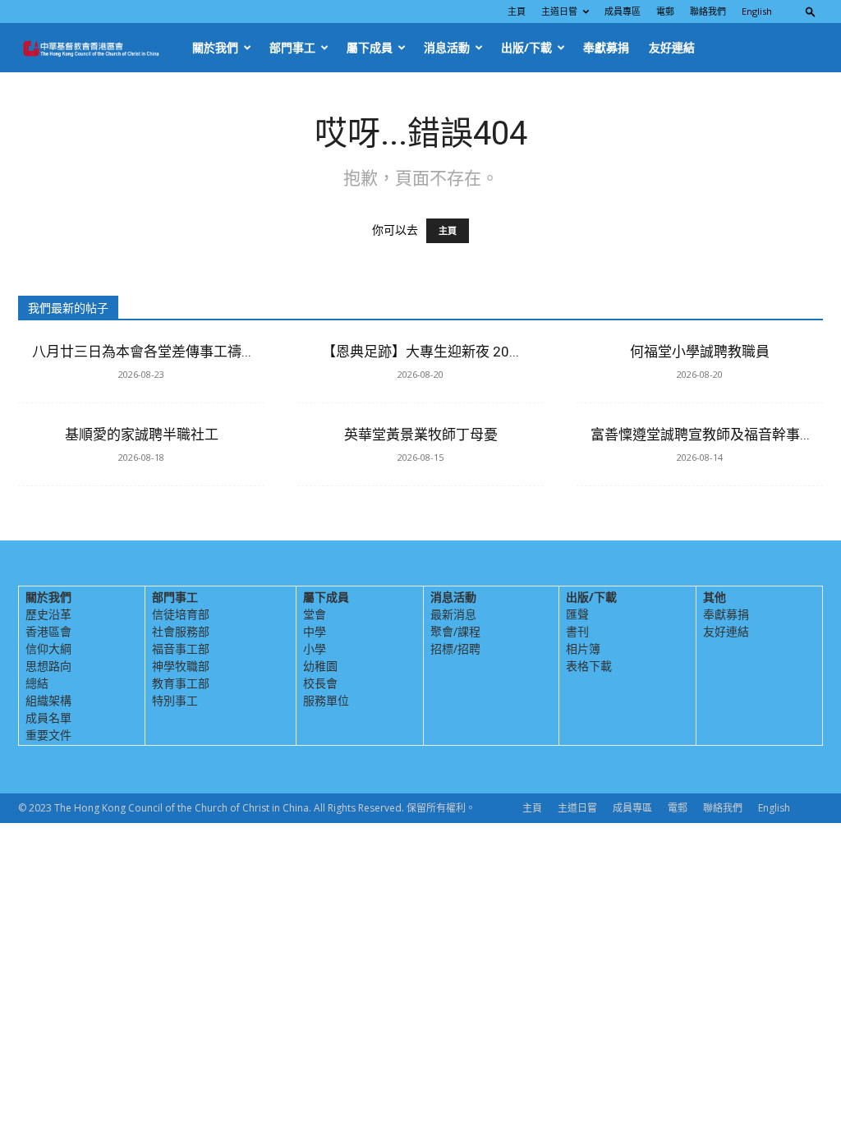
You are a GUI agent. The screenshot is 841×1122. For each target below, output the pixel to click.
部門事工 (292, 47)
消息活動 (447, 47)
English (757, 11)
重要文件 (48, 735)
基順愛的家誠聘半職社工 (141, 434)
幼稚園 (320, 666)
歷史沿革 (48, 614)
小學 (314, 648)
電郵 (665, 11)
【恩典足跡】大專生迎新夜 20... (420, 351)
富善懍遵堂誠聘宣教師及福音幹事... (700, 434)
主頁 (517, 11)
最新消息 (453, 614)
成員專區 (622, 11)
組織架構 (48, 700)
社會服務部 (180, 631)
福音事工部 (180, 648)
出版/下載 (526, 47)
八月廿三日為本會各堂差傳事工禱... (141, 351)
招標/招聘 (455, 648)
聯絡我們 (708, 11)
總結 (36, 683)
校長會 (320, 683)
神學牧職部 (180, 666)
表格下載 (589, 666)
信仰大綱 (48, 648)
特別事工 (175, 700)
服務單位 (326, 700)
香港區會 (48, 631)
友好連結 (672, 47)
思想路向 (48, 666)
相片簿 (583, 648)
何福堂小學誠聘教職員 (700, 351)
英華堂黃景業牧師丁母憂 (421, 434)
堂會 (314, 614)
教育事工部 (180, 683)
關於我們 (215, 47)
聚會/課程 (455, 631)
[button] (810, 11)
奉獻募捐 (606, 47)
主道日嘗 (559, 11)
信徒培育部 (180, 614)
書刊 (577, 631)
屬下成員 (370, 47)
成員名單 (48, 717)
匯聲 (577, 614)
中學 (314, 631)
